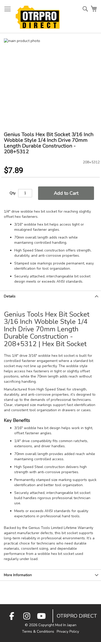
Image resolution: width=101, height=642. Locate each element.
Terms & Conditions (38, 631)
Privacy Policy (68, 631)
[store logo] (37, 17)
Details (10, 296)
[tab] (50, 296)
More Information (18, 575)
